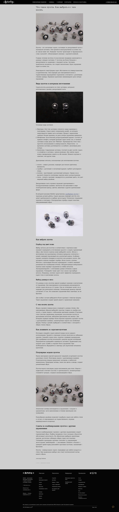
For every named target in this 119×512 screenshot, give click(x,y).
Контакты (67, 2)
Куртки (40, 496)
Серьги (40, 482)
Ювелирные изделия (40, 2)
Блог (79, 490)
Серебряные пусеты (43, 488)
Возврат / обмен (55, 482)
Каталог (40, 478)
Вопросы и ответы (82, 486)
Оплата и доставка (79, 2)
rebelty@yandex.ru (26, 489)
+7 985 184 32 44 (26, 485)
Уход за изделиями (56, 484)
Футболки (41, 494)
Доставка (54, 480)
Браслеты (41, 486)
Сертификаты (81, 484)
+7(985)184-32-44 (111, 2)
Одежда (51, 2)
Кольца (40, 484)
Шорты (40, 498)
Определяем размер (56, 486)
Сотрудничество (81, 482)
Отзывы (80, 480)
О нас (79, 478)
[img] (90, 473)
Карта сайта (94, 507)
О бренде (60, 2)
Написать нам (26, 488)
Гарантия (54, 478)
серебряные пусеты (71, 194)
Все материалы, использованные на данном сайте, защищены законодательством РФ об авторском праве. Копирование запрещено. (48, 504)
